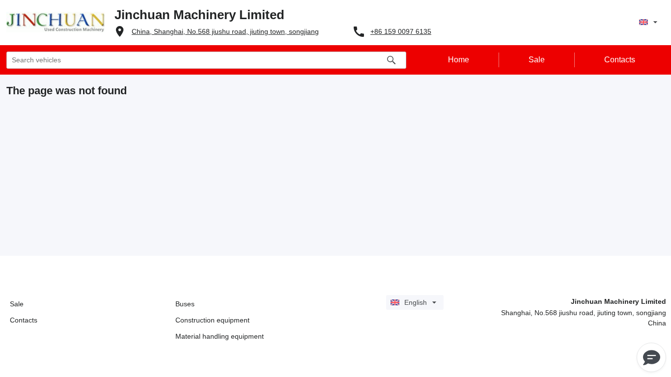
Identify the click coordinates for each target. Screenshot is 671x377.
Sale (17, 304)
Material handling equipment (219, 336)
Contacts (23, 320)
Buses (185, 304)
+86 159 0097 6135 (400, 31)
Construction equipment (212, 320)
